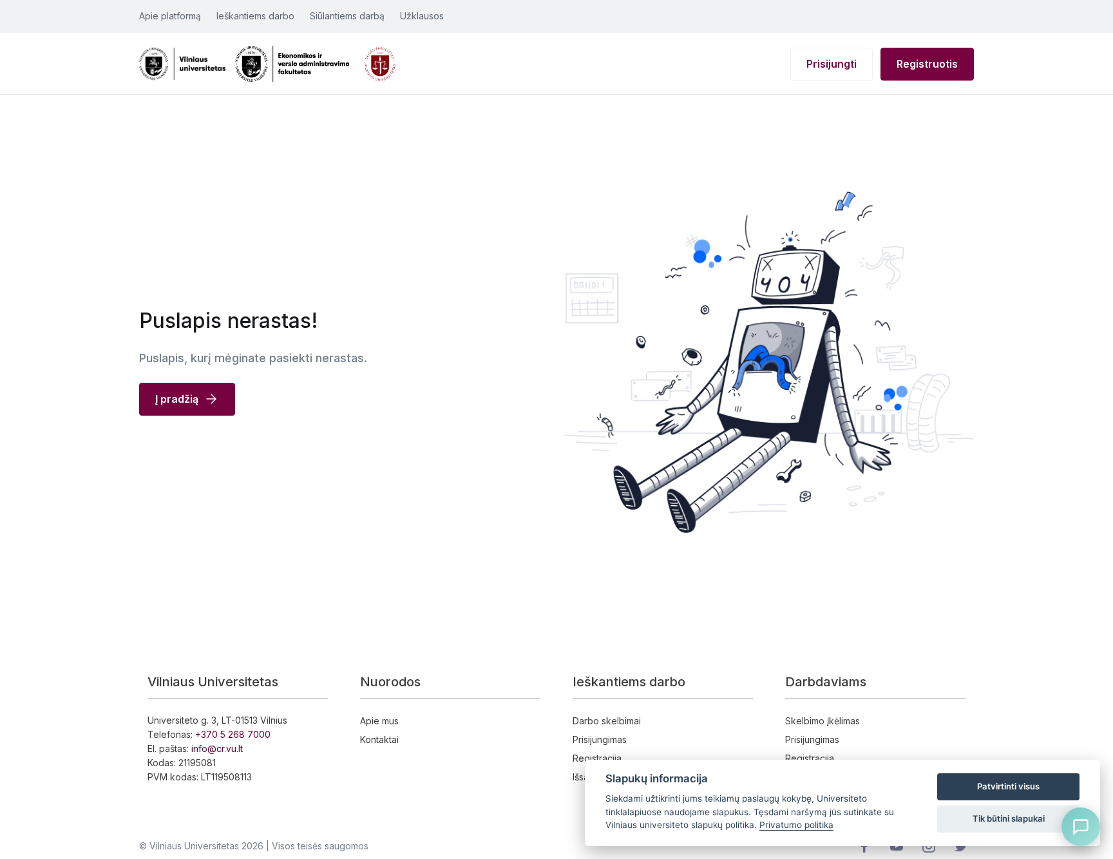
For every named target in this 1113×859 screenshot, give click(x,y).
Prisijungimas (600, 739)
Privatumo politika (796, 825)
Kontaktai (379, 739)
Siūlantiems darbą (347, 15)
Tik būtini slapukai (1009, 818)
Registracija (597, 758)
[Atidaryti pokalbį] (1080, 826)
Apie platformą (170, 15)
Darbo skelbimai (607, 720)
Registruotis (927, 63)
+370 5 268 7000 (233, 734)
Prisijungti (831, 63)
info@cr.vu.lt (217, 748)
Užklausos (422, 15)
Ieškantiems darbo (255, 15)
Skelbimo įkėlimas (822, 720)
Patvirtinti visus (1008, 786)
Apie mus (379, 720)
